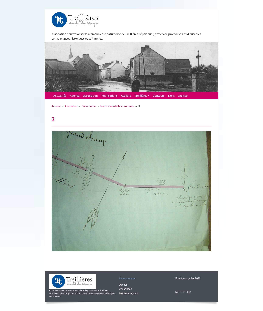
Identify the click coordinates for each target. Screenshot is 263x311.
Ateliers (126, 95)
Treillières (140, 95)
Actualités (59, 95)
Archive (183, 95)
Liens (171, 95)
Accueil (123, 284)
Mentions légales (128, 293)
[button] (49, 67)
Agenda (75, 95)
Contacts (158, 95)
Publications (109, 95)
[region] (131, 67)
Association (90, 95)
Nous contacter (127, 278)
